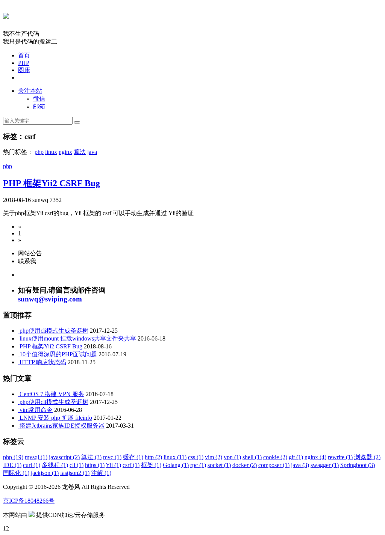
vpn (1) (232, 457)
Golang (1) (176, 465)
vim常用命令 (36, 410)
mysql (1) (36, 457)
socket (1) (219, 465)
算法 (80, 152)
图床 (24, 70)
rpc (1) (198, 465)
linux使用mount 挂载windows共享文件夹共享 (78, 338)
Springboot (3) (357, 465)
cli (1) (76, 465)
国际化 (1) (16, 473)
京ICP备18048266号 (29, 500)
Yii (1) (113, 465)
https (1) (95, 465)
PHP (23, 63)
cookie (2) (275, 457)
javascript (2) (64, 457)
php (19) (13, 457)
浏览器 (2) (367, 457)
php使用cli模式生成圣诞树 (54, 330)
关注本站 (30, 90)
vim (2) (213, 457)
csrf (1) (131, 465)
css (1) (195, 457)
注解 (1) (101, 473)
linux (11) (175, 457)
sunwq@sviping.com (50, 299)
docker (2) (244, 465)
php (39, 152)
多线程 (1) (55, 465)
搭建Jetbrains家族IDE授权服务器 (62, 425)
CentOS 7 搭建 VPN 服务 (52, 394)
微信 (39, 98)
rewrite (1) (340, 457)
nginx (65, 152)
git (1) (296, 457)
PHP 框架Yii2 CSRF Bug (51, 183)
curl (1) (31, 465)
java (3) (300, 465)
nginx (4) (315, 457)
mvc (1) (112, 457)
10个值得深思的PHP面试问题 (58, 354)
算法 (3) (91, 457)
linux (51, 152)
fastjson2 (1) (74, 473)
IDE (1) (12, 465)
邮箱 (39, 106)
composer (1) (274, 465)
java (92, 152)
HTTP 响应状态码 (43, 362)
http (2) (153, 457)
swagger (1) (325, 465)
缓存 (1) (133, 457)
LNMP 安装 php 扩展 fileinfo (56, 417)
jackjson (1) (45, 473)
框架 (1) (151, 465)
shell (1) (252, 457)
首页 (24, 55)
